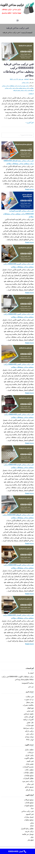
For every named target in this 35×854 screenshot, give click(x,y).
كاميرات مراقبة (28, 719)
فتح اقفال (30, 708)
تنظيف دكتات (29, 770)
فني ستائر (30, 784)
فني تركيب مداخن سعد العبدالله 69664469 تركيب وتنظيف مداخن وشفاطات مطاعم (19, 162)
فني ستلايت (30, 696)
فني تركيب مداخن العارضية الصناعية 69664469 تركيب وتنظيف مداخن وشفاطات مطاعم (18, 213)
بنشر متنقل (30, 702)
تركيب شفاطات (14, 85)
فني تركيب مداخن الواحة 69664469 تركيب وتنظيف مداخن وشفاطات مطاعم (19, 466)
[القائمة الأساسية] (17, 20)
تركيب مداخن (25, 82)
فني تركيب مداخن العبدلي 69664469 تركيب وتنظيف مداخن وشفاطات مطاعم (18, 616)
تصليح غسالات (29, 800)
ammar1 (26, 79)
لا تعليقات (31, 93)
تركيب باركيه (29, 731)
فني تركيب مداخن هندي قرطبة (21, 90)
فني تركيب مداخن (27, 811)
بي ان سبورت (29, 699)
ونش (32, 823)
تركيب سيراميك (28, 728)
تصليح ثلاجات (29, 803)
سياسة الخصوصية (28, 683)
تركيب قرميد (29, 831)
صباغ (32, 826)
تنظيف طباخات (29, 772)
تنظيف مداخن (18, 88)
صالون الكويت (29, 758)
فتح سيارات (30, 725)
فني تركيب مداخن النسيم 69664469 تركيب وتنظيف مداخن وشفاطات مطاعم (18, 265)
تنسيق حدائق (29, 787)
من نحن (31, 687)
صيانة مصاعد (29, 737)
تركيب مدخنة (26, 88)
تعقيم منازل (30, 764)
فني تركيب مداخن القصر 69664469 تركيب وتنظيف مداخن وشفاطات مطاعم (19, 365)
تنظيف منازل (29, 749)
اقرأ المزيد (30, 122)
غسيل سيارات (29, 817)
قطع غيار (31, 840)
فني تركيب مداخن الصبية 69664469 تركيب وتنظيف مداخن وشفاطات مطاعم (19, 566)
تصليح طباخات (29, 775)
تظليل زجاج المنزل (27, 828)
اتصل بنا (31, 673)
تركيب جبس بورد (28, 781)
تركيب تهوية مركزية (23, 85)
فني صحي (30, 711)
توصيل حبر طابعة (28, 834)
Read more (29, 189)
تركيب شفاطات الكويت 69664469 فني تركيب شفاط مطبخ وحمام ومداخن (18, 678)
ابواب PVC (30, 740)
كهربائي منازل (29, 717)
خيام (32, 837)
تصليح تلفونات (29, 805)
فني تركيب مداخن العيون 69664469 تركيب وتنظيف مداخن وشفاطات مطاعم (19, 315)
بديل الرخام (30, 790)
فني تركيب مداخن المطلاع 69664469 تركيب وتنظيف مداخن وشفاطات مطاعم (18, 516)
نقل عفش (30, 722)
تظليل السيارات (28, 778)
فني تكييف (30, 761)
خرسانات (30, 752)
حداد (32, 808)
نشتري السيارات (28, 767)
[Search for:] (17, 135)
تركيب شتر (30, 734)
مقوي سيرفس (29, 714)
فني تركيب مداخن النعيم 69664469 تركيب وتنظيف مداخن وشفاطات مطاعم (19, 415)
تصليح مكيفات (29, 820)
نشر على (16, 79)
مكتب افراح (30, 755)
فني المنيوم (30, 814)
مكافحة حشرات (28, 705)
